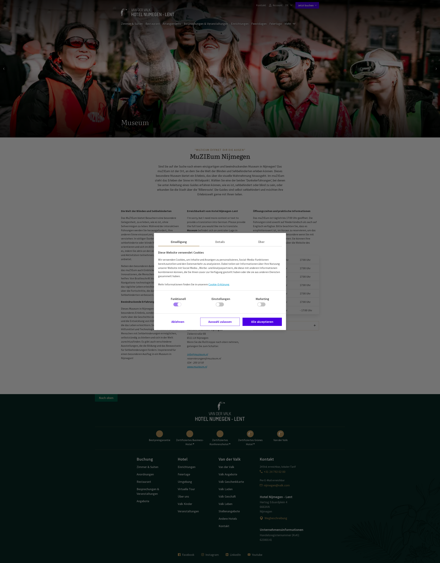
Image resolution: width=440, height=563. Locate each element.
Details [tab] (220, 242)
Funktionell (178, 299)
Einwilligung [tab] (179, 242)
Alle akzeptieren (262, 322)
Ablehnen (177, 322)
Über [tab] (261, 242)
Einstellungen (221, 299)
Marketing (262, 299)
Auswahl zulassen (220, 322)
